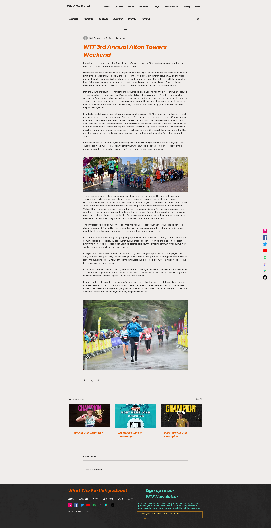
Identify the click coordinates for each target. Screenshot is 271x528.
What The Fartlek (79, 6)
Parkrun (146, 19)
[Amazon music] (265, 277)
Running (118, 19)
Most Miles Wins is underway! (130, 434)
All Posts (73, 19)
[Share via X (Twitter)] (91, 380)
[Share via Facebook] (84, 380)
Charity (132, 19)
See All (199, 399)
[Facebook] (265, 237)
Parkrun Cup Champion (88, 432)
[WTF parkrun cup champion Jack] (181, 415)
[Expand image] (100, 174)
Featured (88, 19)
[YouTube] (265, 251)
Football (103, 19)
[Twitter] (265, 244)
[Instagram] (265, 231)
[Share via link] (98, 380)
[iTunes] (265, 264)
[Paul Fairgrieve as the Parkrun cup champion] (89, 415)
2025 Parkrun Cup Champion (175, 434)
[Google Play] (265, 271)
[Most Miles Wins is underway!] (135, 416)
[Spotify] (265, 257)
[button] (198, 19)
